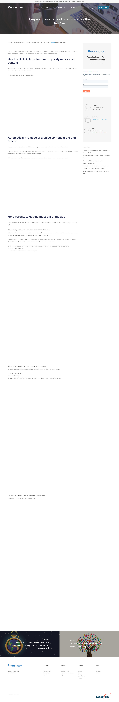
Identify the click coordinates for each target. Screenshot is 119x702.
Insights (80, 671)
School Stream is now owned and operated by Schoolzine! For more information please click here (59, 1)
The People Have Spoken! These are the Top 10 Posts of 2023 (96, 151)
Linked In (98, 673)
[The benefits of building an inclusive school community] (89, 644)
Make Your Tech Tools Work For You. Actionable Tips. (96, 157)
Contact (80, 678)
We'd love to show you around (99, 119)
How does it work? (65, 671)
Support (45, 675)
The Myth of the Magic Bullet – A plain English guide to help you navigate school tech (96, 167)
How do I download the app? (67, 673)
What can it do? (46, 671)
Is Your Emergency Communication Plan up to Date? (96, 172)
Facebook (98, 671)
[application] (43, 104)
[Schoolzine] (103, 699)
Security (80, 675)
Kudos (79, 673)
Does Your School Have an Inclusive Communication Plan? (93, 162)
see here (52, 43)
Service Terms (81, 677)
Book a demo (46, 673)
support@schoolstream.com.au (99, 133)
